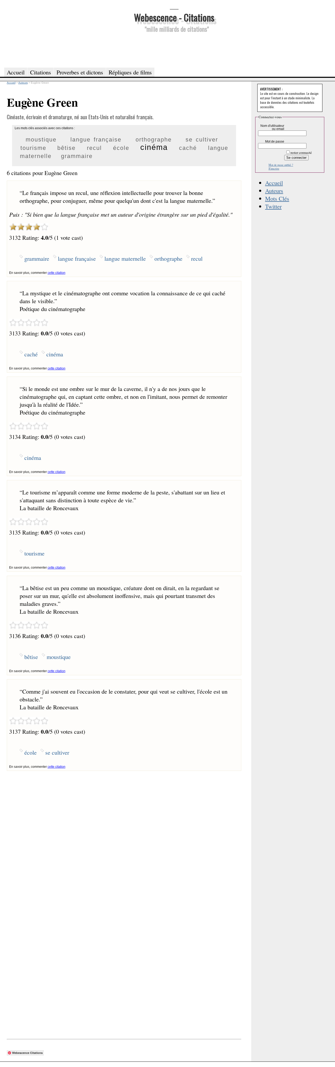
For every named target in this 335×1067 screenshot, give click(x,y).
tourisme (33, 148)
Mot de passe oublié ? (281, 165)
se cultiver (202, 139)
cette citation (56, 273)
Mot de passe (274, 141)
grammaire (77, 156)
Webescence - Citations (174, 17)
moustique (41, 139)
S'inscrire (274, 168)
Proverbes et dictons (80, 72)
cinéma (154, 147)
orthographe (154, 139)
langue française (95, 139)
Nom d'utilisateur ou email (272, 127)
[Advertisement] (174, 49)
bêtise (66, 148)
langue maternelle (125, 258)
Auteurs (274, 190)
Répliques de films (130, 72)
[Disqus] (124, 836)
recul (94, 148)
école (121, 148)
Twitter (273, 206)
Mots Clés (277, 198)
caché (188, 148)
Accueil (274, 183)
